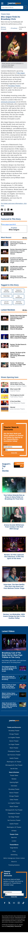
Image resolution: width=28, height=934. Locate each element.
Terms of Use (18, 926)
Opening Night (14, 782)
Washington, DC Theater (14, 762)
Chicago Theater (14, 734)
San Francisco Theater (14, 755)
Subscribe (14, 453)
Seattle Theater (14, 758)
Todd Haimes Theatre (16, 397)
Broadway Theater (14, 730)
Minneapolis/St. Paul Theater (14, 765)
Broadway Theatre (14, 86)
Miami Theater (14, 748)
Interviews (14, 786)
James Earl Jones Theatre (17, 409)
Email (5, 445)
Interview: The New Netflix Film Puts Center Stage (14, 586)
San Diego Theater (14, 817)
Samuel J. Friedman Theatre (18, 386)
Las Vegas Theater (14, 744)
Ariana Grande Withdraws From (14, 527)
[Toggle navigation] (1, 3)
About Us (14, 861)
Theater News (5, 14)
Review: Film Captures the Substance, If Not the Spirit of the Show (14, 556)
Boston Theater (14, 741)
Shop (14, 851)
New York (14, 837)
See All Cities (14, 768)
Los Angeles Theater (14, 737)
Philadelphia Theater (14, 751)
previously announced (8, 102)
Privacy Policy (10, 926)
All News (14, 831)
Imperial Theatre (15, 391)
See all (24, 238)
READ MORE (20, 464)
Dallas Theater (14, 799)
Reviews (14, 779)
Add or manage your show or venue (14, 858)
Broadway (14, 28)
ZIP (4, 450)
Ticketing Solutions (14, 865)
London (14, 841)
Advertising (14, 855)
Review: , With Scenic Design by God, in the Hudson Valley (14, 616)
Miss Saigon (21, 73)
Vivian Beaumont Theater (17, 403)
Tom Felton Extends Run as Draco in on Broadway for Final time (14, 497)
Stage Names (14, 848)
